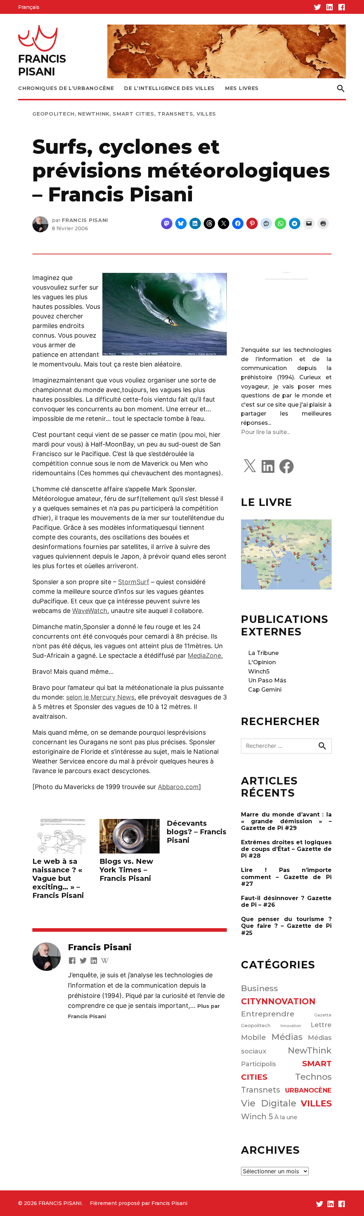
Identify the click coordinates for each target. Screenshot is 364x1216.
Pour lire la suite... (265, 432)
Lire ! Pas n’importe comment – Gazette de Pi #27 (286, 877)
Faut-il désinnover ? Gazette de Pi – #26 (286, 901)
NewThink (93, 114)
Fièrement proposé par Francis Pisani (138, 1203)
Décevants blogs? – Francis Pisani (196, 832)
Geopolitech (53, 114)
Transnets (175, 114)
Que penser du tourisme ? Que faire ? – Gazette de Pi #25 (286, 926)
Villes (206, 114)
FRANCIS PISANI (42, 65)
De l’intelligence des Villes (169, 88)
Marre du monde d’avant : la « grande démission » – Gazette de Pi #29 (286, 821)
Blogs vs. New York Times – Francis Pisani (126, 870)
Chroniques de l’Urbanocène (66, 88)
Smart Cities (133, 114)
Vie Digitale (268, 1103)
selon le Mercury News (100, 697)
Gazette (323, 1015)
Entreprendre (267, 1013)
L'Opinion (262, 662)
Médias (287, 1037)
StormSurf (133, 582)
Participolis (258, 1064)
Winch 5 (257, 1116)
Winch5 (258, 671)
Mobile (253, 1037)
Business (259, 988)
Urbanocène (308, 1090)
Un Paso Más (267, 680)
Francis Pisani (85, 220)
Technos (313, 1077)
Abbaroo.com (178, 787)
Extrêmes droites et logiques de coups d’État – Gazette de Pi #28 (286, 849)
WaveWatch (89, 610)
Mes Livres (242, 88)
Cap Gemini (265, 689)
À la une (285, 1117)
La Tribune (263, 653)
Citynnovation (278, 1001)
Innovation (290, 1026)
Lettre (321, 1025)
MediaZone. (205, 655)
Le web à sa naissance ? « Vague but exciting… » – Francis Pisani (58, 878)
